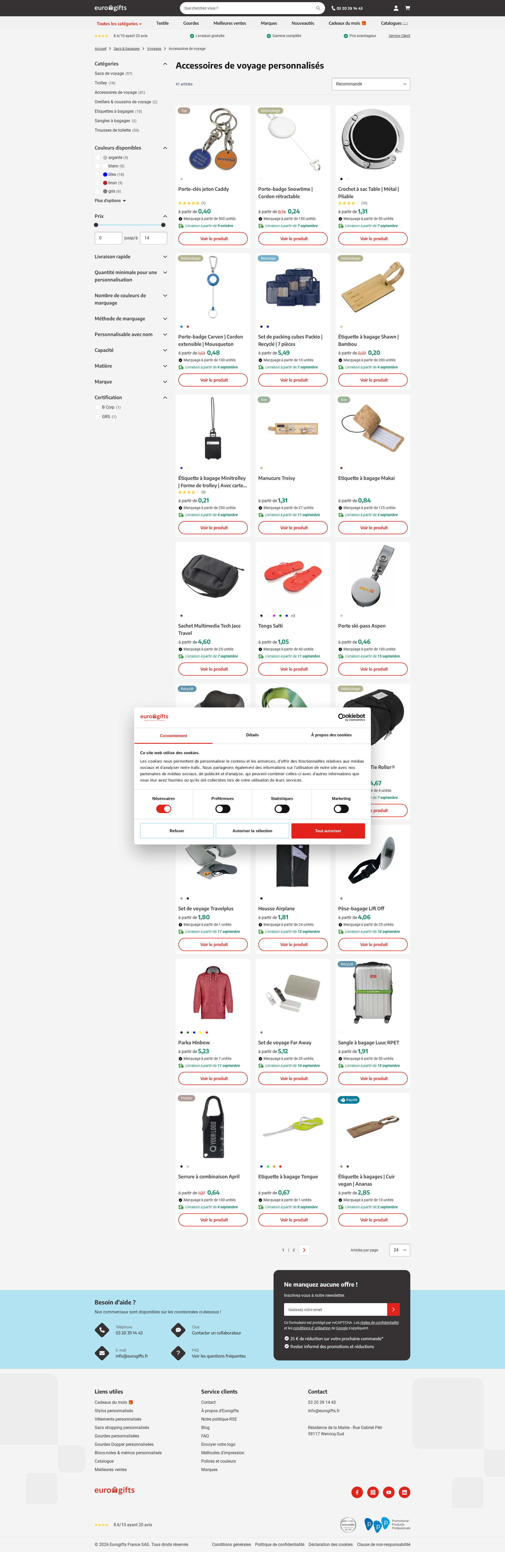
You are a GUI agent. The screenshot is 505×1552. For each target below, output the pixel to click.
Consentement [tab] (173, 735)
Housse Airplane (276, 908)
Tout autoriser (328, 831)
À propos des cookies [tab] (331, 735)
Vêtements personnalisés (118, 1419)
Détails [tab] (252, 735)
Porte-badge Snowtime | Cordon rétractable (285, 192)
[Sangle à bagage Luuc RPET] (373, 993)
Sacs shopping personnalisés (122, 1427)
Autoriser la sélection (252, 831)
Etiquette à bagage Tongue (288, 1176)
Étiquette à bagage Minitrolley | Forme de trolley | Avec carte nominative (212, 482)
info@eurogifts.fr (324, 1410)
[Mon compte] (396, 8)
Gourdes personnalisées (117, 1435)
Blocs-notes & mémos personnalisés (128, 1452)
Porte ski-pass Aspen (362, 626)
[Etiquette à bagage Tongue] (293, 1127)
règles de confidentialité (379, 1322)
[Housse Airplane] (293, 859)
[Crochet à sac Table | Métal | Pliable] (373, 139)
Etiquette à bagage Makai (366, 478)
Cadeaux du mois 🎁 (114, 1402)
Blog (205, 1427)
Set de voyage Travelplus (206, 908)
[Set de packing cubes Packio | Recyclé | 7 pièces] (293, 287)
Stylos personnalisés (114, 1410)
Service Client (399, 36)
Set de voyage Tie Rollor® (366, 767)
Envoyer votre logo (218, 1444)
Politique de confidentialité (279, 1544)
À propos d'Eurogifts (220, 1410)
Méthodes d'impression (222, 1452)
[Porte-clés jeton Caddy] (213, 139)
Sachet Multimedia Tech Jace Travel (209, 629)
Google (342, 1328)
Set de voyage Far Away (284, 1042)
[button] (164, 64)
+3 (293, 616)
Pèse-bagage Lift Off (361, 908)
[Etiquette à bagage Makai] (373, 428)
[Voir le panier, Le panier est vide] (407, 8)
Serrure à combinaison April (209, 1176)
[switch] (222, 809)
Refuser (177, 831)
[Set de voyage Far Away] (293, 993)
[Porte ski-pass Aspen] (373, 576)
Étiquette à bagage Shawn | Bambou (368, 340)
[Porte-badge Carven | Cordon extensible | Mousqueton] (213, 287)
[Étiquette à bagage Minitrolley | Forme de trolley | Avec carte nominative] (213, 428)
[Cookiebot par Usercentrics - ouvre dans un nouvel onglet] (342, 717)
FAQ (205, 1435)
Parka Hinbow (194, 1042)
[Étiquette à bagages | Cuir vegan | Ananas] (373, 1127)
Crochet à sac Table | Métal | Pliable (368, 192)
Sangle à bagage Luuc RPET (368, 1042)
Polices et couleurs (218, 1461)
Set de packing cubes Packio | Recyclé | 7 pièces (290, 340)
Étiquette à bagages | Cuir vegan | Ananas (366, 1180)
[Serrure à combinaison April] (213, 1127)
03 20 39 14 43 (350, 8)
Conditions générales (231, 1544)
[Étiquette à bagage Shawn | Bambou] (373, 287)
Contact (208, 1402)
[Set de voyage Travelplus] (213, 859)
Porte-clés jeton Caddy (203, 189)
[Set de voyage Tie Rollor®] (373, 717)
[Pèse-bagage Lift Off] (373, 859)
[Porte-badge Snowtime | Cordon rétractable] (293, 139)
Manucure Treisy (276, 478)
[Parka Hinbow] (213, 993)
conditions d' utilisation (312, 1328)
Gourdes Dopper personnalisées (124, 1444)
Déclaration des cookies (331, 1544)
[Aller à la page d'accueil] (111, 8)
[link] (275, 1250)
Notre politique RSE (219, 1419)
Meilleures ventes (111, 1469)
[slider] (96, 225)
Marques (209, 1469)
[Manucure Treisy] (293, 428)
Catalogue (104, 1461)
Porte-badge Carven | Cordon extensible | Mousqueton (210, 340)
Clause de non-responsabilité (383, 1544)
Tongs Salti (270, 626)
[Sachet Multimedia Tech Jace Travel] (213, 576)
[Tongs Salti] (293, 576)
